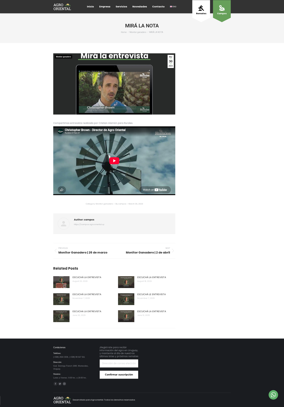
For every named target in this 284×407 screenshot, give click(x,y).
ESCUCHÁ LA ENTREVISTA (86, 277)
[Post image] (61, 282)
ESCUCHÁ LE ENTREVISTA (151, 294)
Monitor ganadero (63, 57)
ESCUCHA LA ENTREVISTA (86, 311)
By (121, 204)
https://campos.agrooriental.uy (89, 224)
